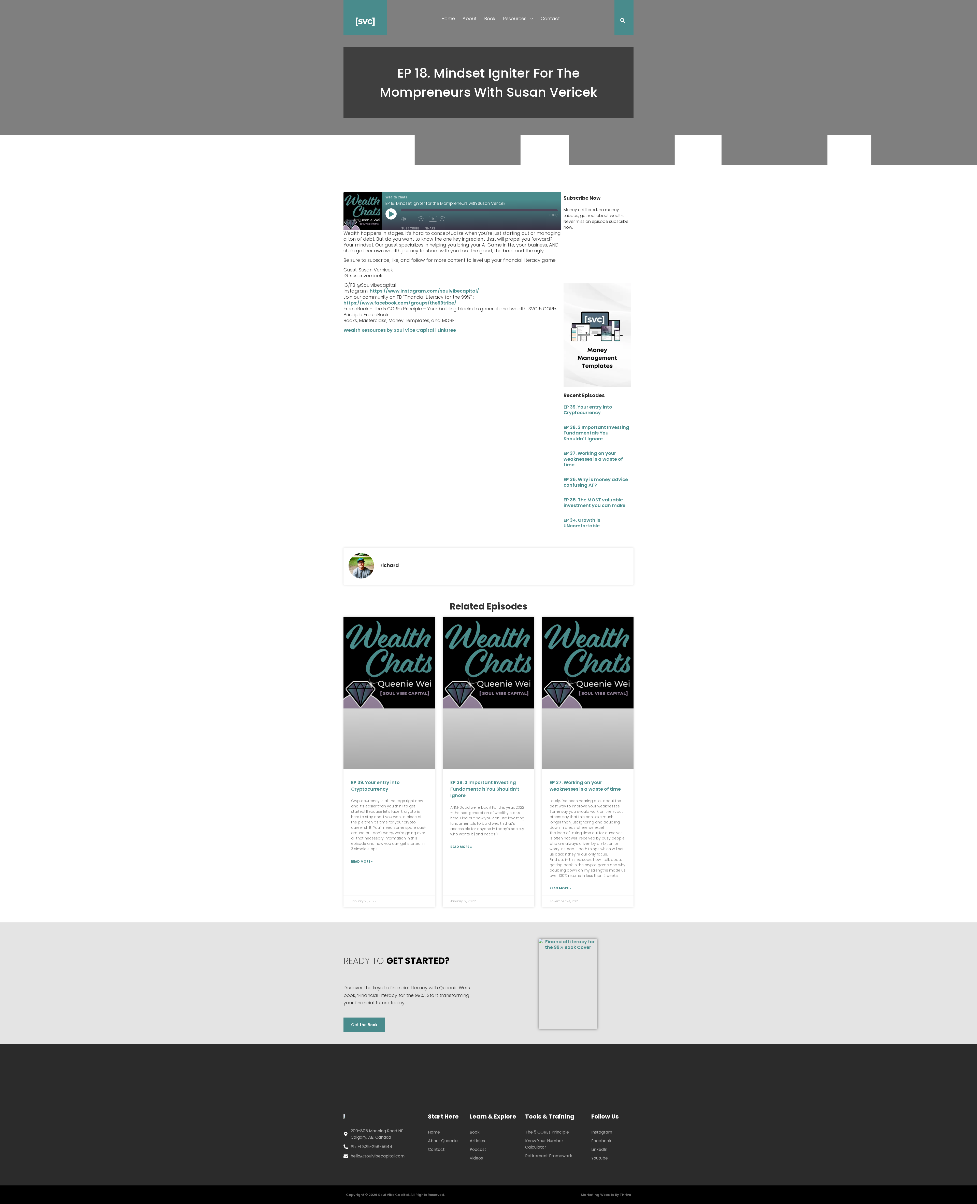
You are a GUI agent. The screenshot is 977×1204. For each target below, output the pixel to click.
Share (430, 228)
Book (489, 18)
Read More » (362, 861)
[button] (619, 21)
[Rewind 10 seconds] (422, 219)
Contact (550, 18)
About (470, 18)
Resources (514, 18)
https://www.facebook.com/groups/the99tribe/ (399, 303)
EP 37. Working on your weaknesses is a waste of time (593, 459)
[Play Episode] (391, 214)
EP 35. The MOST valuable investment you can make (594, 503)
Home (448, 18)
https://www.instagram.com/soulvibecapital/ (424, 291)
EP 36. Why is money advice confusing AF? (596, 482)
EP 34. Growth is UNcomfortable (582, 523)
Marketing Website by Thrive (606, 1194)
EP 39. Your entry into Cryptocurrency (588, 410)
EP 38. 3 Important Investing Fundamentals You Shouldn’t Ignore (596, 433)
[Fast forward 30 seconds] (447, 219)
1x (433, 218)
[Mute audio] (408, 219)
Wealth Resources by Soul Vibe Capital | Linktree (399, 330)
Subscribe (410, 228)
